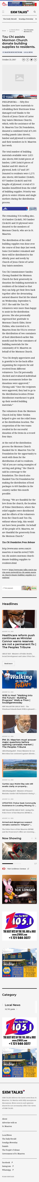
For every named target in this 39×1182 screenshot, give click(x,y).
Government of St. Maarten (13, 1153)
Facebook (6, 1162)
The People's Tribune (11, 1150)
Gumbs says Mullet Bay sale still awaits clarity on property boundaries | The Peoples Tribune (18, 785)
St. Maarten (7, 1126)
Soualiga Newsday (26, 19)
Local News (28, 52)
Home (4, 31)
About (4, 1119)
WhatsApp (6, 1170)
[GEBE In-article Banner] (19, 208)
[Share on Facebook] (27, 59)
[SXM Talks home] (19, 12)
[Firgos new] (19, 963)
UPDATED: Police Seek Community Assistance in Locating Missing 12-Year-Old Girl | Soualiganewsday (19, 804)
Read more (9, 663)
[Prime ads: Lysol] (19, 889)
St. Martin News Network (14, 30)
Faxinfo (5, 1146)
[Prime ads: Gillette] (19, 926)
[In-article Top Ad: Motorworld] (19, 96)
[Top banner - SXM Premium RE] (19, 4)
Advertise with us (9, 1122)
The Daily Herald (10, 19)
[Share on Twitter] (31, 59)
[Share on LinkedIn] (35, 59)
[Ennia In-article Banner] (19, 588)
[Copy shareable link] (23, 59)
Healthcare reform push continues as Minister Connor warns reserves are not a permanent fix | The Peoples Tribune (19, 641)
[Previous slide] (32, 838)
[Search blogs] (34, 12)
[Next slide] (35, 838)
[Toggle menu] (3, 12)
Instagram (6, 1166)
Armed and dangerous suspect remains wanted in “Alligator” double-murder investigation (17, 823)
